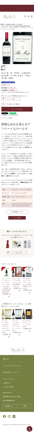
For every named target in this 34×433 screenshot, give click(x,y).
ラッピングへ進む (10, 99)
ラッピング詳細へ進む (16, 252)
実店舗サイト (9, 406)
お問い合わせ (7, 392)
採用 (24, 406)
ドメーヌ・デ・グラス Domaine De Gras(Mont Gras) (15, 26)
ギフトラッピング (9, 379)
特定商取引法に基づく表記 (12, 396)
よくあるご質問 (8, 387)
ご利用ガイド (7, 383)
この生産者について (17, 211)
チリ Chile (19, 24)
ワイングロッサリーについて (12, 365)
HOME (2, 24)
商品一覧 (6, 359)
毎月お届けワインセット (11, 372)
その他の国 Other (10, 24)
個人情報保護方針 (9, 400)
